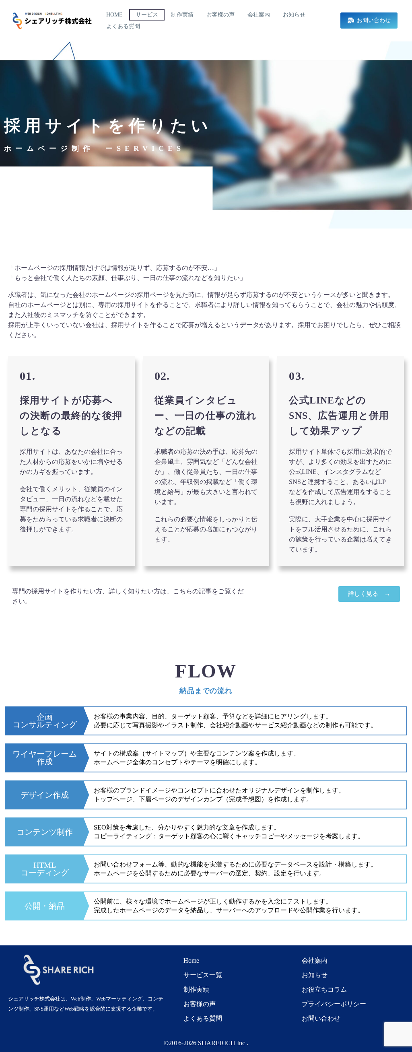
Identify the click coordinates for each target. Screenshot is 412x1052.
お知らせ (294, 15)
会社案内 (258, 15)
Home (114, 15)
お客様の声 (220, 15)
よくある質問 (123, 26)
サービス (147, 15)
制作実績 (182, 15)
